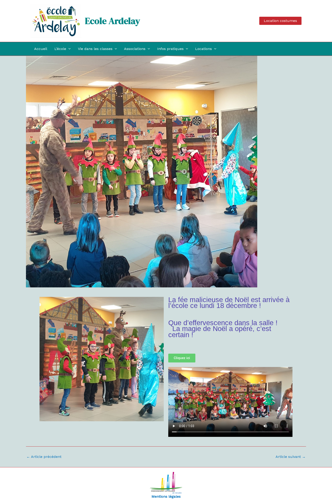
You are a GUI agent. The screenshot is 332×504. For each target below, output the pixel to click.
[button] (280, 21)
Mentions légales (166, 496)
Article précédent (43, 457)
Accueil (40, 49)
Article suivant (291, 457)
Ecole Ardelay (112, 21)
